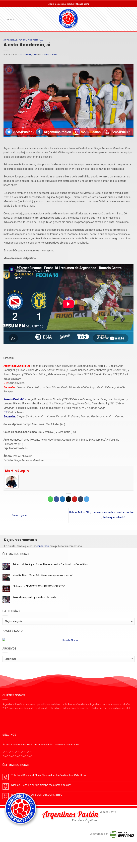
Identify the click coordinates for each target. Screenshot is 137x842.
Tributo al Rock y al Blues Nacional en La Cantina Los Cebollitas (50, 564)
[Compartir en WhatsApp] (50, 499)
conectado (42, 546)
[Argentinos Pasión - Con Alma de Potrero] (68, 19)
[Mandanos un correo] (23, 754)
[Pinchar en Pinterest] (74, 499)
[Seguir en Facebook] (5, 754)
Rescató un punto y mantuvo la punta (34, 597)
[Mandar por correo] (68, 499)
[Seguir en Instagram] (11, 754)
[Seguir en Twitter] (17, 754)
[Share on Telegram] (86, 499)
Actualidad (11, 40)
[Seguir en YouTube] (29, 754)
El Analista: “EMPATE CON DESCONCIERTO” (39, 586)
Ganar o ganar (19, 515)
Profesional (35, 40)
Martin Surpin (49, 55)
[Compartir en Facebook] (56, 499)
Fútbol (23, 40)
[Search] (133, 19)
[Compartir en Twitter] (62, 499)
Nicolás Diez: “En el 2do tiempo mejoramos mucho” (43, 575)
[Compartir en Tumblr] (80, 499)
